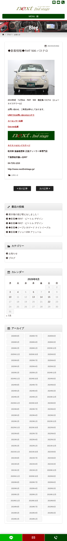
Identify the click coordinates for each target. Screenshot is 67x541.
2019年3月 (52, 513)
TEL (56, 537)
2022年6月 (52, 433)
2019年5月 (15, 513)
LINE (11, 537)
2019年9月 (52, 501)
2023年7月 (33, 409)
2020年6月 (52, 482)
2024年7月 (33, 385)
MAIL (33, 537)
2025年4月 (33, 366)
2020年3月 (52, 488)
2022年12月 (51, 421)
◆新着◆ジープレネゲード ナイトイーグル (30, 227)
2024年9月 (52, 379)
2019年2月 (15, 519)
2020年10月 (33, 476)
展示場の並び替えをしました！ (24, 214)
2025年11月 (15, 354)
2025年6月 (52, 360)
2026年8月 (15, 336)
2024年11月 (15, 379)
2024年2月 (15, 397)
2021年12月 (51, 446)
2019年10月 (33, 501)
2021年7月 (33, 458)
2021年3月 (52, 464)
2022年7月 (33, 433)
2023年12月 (51, 397)
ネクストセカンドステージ (19, 145)
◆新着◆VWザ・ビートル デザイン (26, 218)
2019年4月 (33, 513)
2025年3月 (52, 366)
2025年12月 (51, 348)
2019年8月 (15, 507)
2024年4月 (33, 391)
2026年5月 (15, 342)
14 (41, 297)
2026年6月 (52, 336)
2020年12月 (51, 470)
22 (49, 302)
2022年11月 (15, 427)
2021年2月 (15, 470)
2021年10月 (33, 452)
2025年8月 (15, 360)
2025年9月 (52, 354)
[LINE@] (54, 2)
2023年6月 (52, 409)
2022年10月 (33, 427)
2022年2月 (15, 446)
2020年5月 (15, 488)
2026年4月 (33, 342)
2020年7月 (33, 482)
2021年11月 (15, 452)
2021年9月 (52, 452)
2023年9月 (52, 403)
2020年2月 (15, 494)
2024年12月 (51, 373)
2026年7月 (33, 336)
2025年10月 (33, 354)
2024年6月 (52, 385)
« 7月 (8, 315)
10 (10, 297)
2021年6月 (52, 458)
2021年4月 (33, 464)
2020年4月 (33, 488)
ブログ (9, 34)
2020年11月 (15, 476)
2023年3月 (52, 415)
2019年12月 (51, 494)
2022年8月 (15, 433)
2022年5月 (15, 439)
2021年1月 (33, 470)
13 (33, 297)
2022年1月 (33, 446)
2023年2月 (15, 421)
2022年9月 (52, 427)
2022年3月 (52, 439)
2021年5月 (15, 464)
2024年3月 (52, 391)
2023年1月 (33, 421)
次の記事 (44, 188)
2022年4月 (33, 439)
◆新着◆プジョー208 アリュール (25, 232)
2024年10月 (33, 379)
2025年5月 (15, 366)
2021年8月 (15, 458)
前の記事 (23, 188)
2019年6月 (52, 507)
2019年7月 (33, 507)
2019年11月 (15, 501)
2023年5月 (15, 415)
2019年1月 (33, 519)
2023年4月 (33, 415)
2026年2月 (15, 348)
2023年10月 (33, 403)
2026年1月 (33, 348)
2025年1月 (33, 373)
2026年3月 (52, 342)
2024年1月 (33, 397)
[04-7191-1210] (63, 2)
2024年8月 (15, 385)
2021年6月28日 (53, 46)
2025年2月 (15, 373)
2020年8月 (15, 482)
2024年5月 (15, 391)
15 (49, 297)
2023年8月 (15, 409)
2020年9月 (52, 476)
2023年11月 (15, 403)
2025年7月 (33, 360)
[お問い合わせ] (58, 2)
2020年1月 (33, 494)
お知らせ (17, 34)
